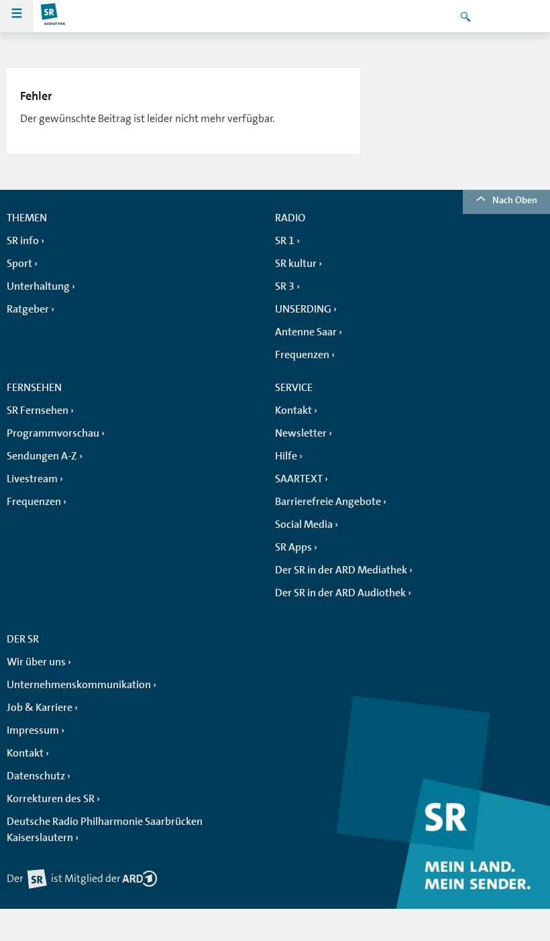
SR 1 (284, 240)
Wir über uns (36, 662)
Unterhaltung (38, 286)
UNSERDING (303, 309)
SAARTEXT (299, 479)
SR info (23, 240)
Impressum (33, 730)
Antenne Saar (306, 332)
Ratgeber (28, 309)
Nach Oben (514, 200)
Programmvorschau (53, 433)
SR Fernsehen (37, 410)
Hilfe (286, 456)
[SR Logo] (54, 16)
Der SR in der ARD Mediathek (341, 570)
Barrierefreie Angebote (328, 501)
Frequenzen (302, 355)
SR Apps (293, 547)
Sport (19, 263)
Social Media (304, 524)
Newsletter (301, 433)
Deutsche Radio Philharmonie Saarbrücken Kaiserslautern (105, 829)
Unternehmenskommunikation (79, 684)
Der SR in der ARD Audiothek (340, 593)
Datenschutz (36, 776)
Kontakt (293, 410)
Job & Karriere (39, 707)
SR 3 (284, 286)
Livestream (32, 479)
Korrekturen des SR (51, 799)
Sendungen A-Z (42, 456)
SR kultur (296, 263)
